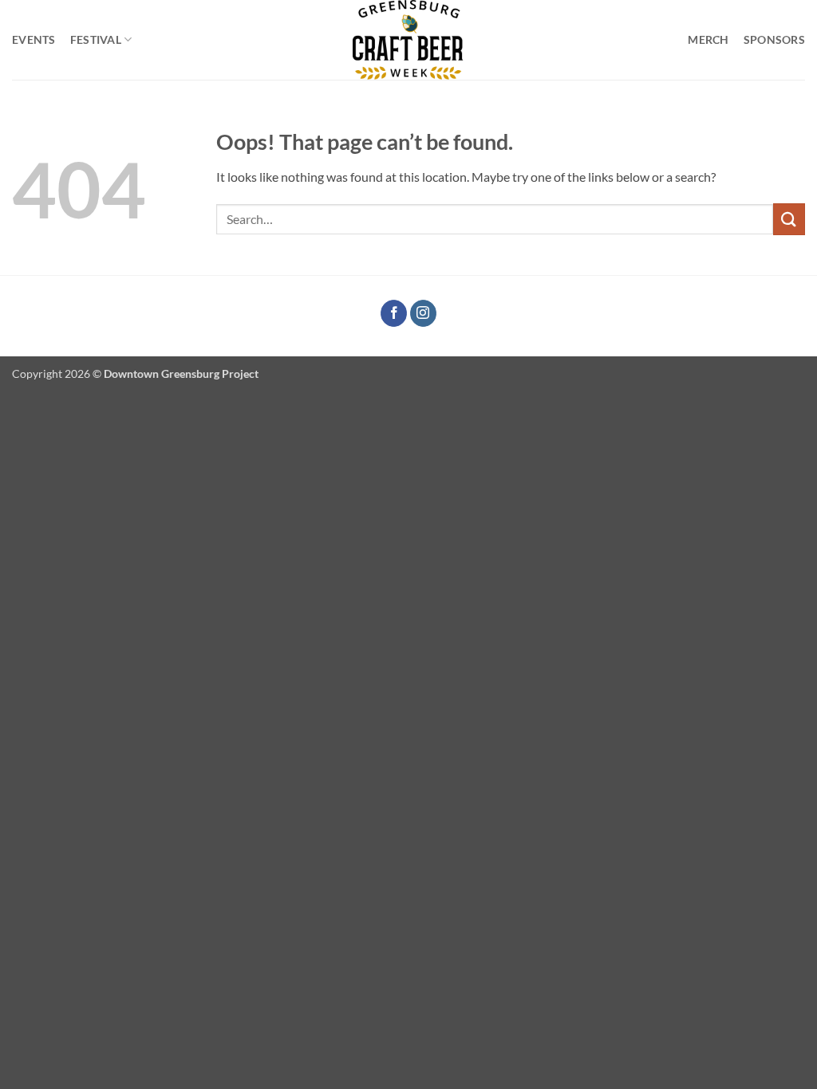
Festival (95, 39)
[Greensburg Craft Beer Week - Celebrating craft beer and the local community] (408, 40)
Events (34, 39)
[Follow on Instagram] (423, 313)
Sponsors (774, 39)
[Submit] (789, 218)
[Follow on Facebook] (394, 313)
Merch (708, 39)
